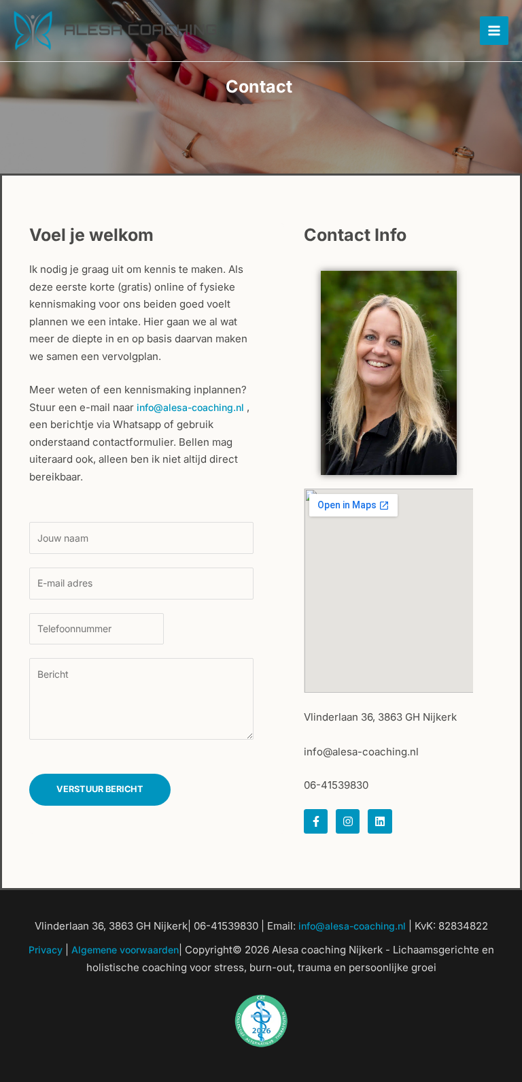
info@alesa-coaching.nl (190, 407)
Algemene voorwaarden (125, 949)
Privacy (46, 949)
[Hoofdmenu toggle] (494, 31)
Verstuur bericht (99, 789)
